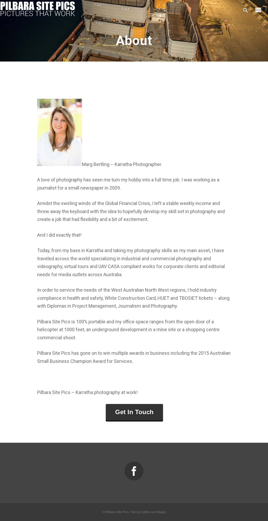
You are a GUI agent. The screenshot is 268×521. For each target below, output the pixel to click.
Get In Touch (134, 411)
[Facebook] (134, 471)
